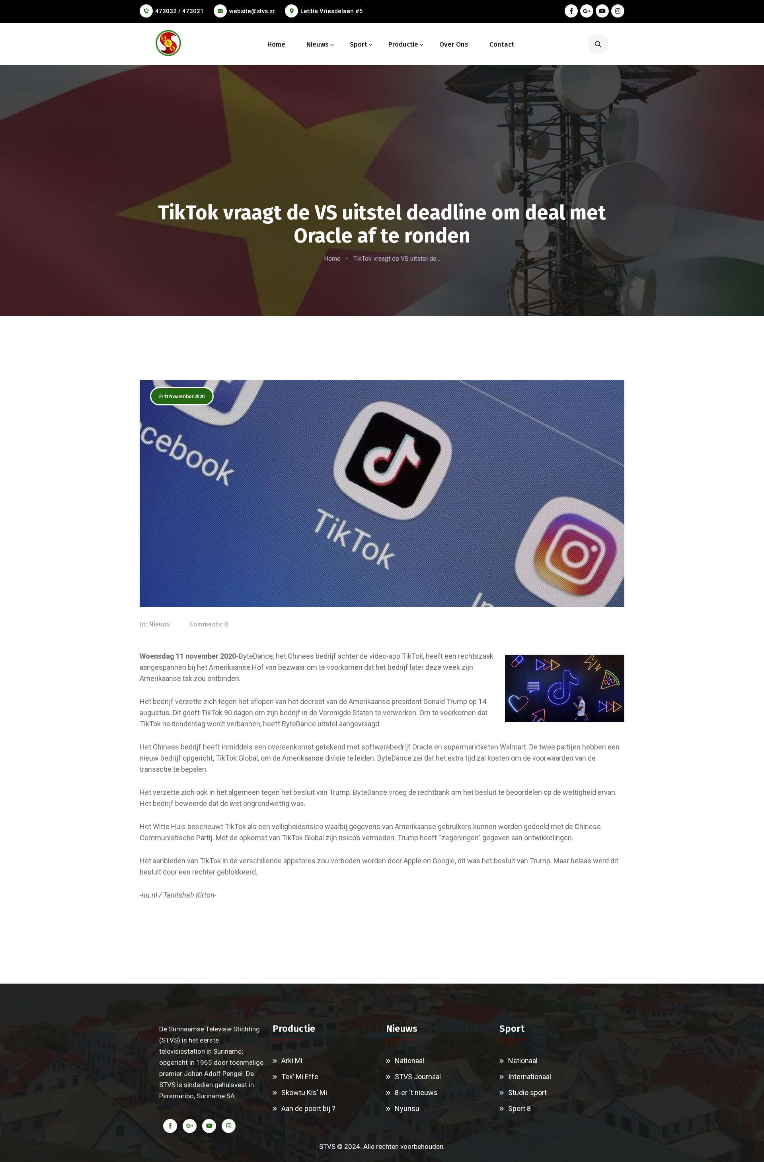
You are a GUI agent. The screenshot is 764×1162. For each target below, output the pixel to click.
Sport (358, 44)
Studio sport (527, 1092)
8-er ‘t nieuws (416, 1092)
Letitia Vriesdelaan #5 (331, 11)
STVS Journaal (418, 1076)
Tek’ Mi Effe (299, 1076)
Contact (501, 44)
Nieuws (317, 44)
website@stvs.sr (252, 11)
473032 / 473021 (179, 11)
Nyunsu (407, 1108)
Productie (403, 44)
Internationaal (529, 1076)
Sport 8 (519, 1108)
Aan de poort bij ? (308, 1108)
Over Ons (453, 44)
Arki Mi (291, 1060)
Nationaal (409, 1060)
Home (276, 44)
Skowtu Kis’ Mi (304, 1092)
